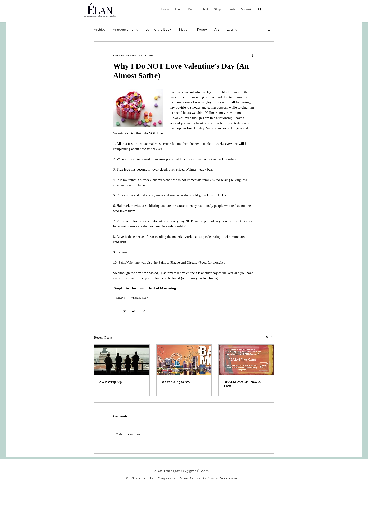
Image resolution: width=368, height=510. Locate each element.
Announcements (125, 29)
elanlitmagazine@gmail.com (181, 471)
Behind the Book (158, 29)
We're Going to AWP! (177, 382)
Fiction (184, 29)
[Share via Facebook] (115, 311)
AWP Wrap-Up (110, 382)
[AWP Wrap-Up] (121, 360)
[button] (191, 9)
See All (270, 337)
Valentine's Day (139, 297)
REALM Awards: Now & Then (242, 384)
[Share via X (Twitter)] (124, 311)
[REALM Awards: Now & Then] (246, 360)
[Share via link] (143, 311)
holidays (120, 297)
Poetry (202, 29)
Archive (99, 29)
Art (216, 29)
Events (232, 29)
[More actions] (252, 55)
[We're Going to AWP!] (184, 360)
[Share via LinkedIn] (134, 311)
